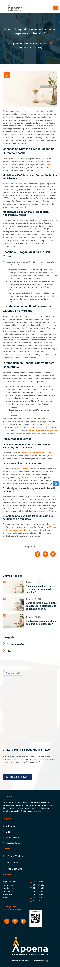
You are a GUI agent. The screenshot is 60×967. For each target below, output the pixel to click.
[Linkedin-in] (23, 921)
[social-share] (37, 554)
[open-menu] (56, 8)
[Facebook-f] (6, 921)
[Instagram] (15, 921)
